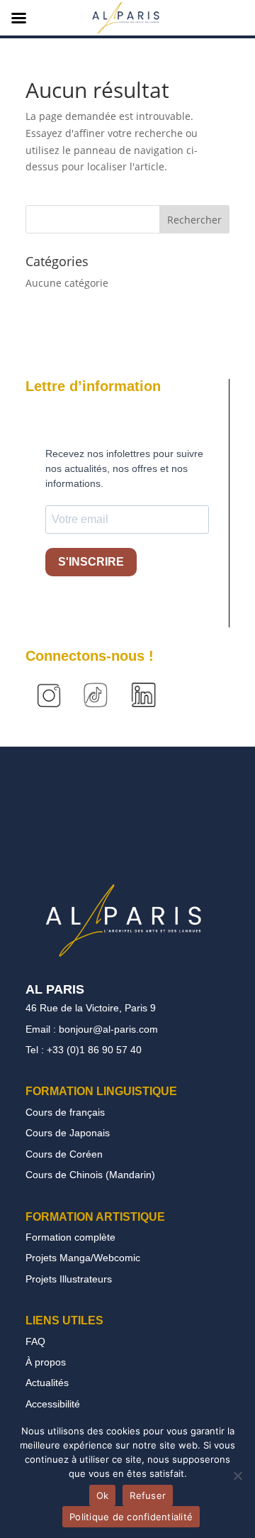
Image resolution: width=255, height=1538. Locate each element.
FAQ (35, 1341)
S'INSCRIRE (91, 562)
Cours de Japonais (68, 1132)
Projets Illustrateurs (69, 1279)
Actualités (47, 1382)
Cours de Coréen (64, 1154)
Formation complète (70, 1237)
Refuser (148, 1495)
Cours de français (65, 1112)
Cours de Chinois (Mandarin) (90, 1174)
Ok (102, 1495)
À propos (46, 1362)
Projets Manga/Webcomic (83, 1257)
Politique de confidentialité (131, 1516)
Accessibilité (53, 1404)
